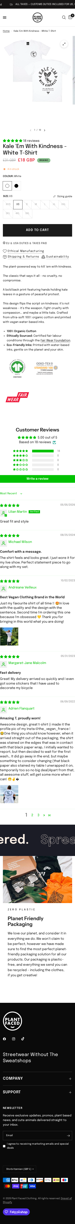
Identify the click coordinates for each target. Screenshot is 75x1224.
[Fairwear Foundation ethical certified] (17, 397)
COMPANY (13, 1079)
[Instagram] (16, 1039)
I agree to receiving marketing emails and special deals (38, 1146)
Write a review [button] (37, 478)
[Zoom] (64, 44)
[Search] (64, 17)
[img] (9, 505)
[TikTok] (25, 1039)
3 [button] (38, 815)
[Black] (16, 185)
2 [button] (32, 815)
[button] (13, 141)
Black (16, 185)
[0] (69, 17)
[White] (7, 185)
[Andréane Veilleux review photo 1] (9, 636)
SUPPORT (12, 1092)
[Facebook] (7, 1039)
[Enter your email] (68, 1135)
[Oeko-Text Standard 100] (46, 368)
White (7, 185)
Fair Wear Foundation (55, 340)
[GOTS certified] (17, 368)
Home (6, 31)
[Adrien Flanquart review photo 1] (9, 794)
